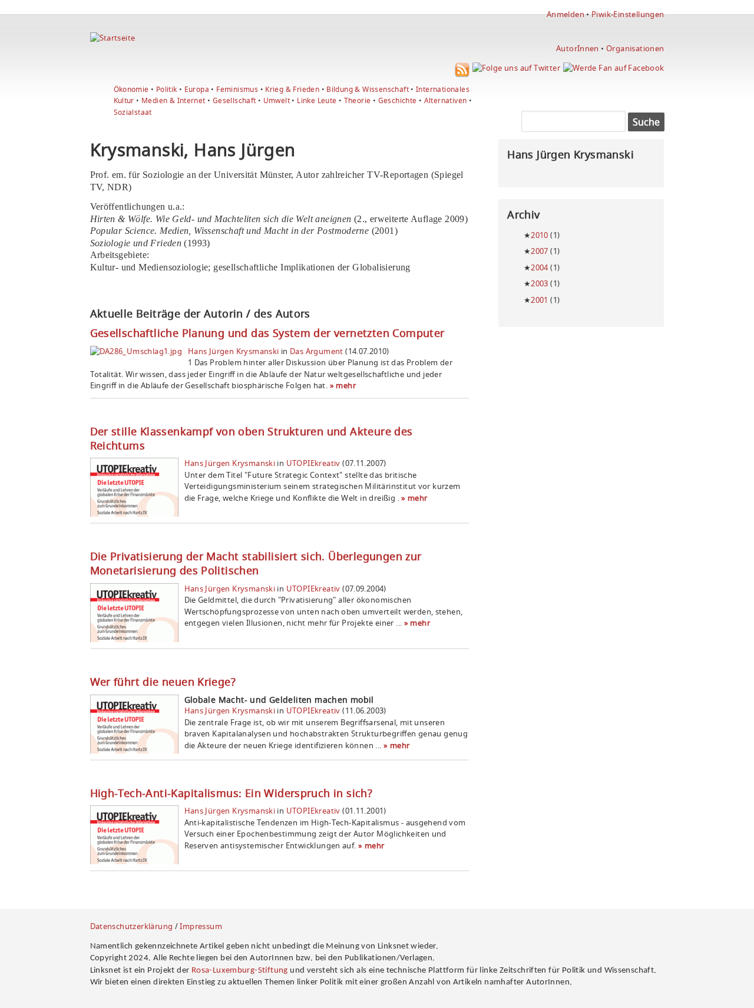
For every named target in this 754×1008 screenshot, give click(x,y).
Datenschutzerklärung (131, 926)
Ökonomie (131, 89)
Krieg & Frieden (292, 89)
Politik (166, 89)
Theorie (357, 100)
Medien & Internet (173, 100)
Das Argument (316, 351)
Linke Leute (316, 100)
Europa (196, 89)
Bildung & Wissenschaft (367, 89)
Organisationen (635, 48)
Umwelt (276, 100)
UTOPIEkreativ (313, 463)
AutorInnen (577, 48)
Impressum (201, 926)
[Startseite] (112, 37)
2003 (539, 283)
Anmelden (565, 14)
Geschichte (397, 100)
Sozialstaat (133, 112)
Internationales (442, 89)
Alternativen (445, 100)
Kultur (124, 100)
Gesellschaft (234, 100)
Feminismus (237, 89)
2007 (539, 251)
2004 (539, 267)
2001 (539, 300)
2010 (539, 235)
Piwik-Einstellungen (627, 14)
